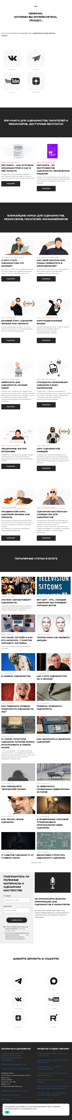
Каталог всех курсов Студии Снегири (16, 1069)
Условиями (21, 929)
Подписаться (17, 920)
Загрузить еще (36, 862)
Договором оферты (10, 930)
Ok (7, 1112)
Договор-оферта (6, 1099)
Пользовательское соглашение (10, 1095)
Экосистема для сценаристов (13, 1064)
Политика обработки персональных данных (14, 1090)
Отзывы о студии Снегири (45, 1099)
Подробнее (11, 183)
